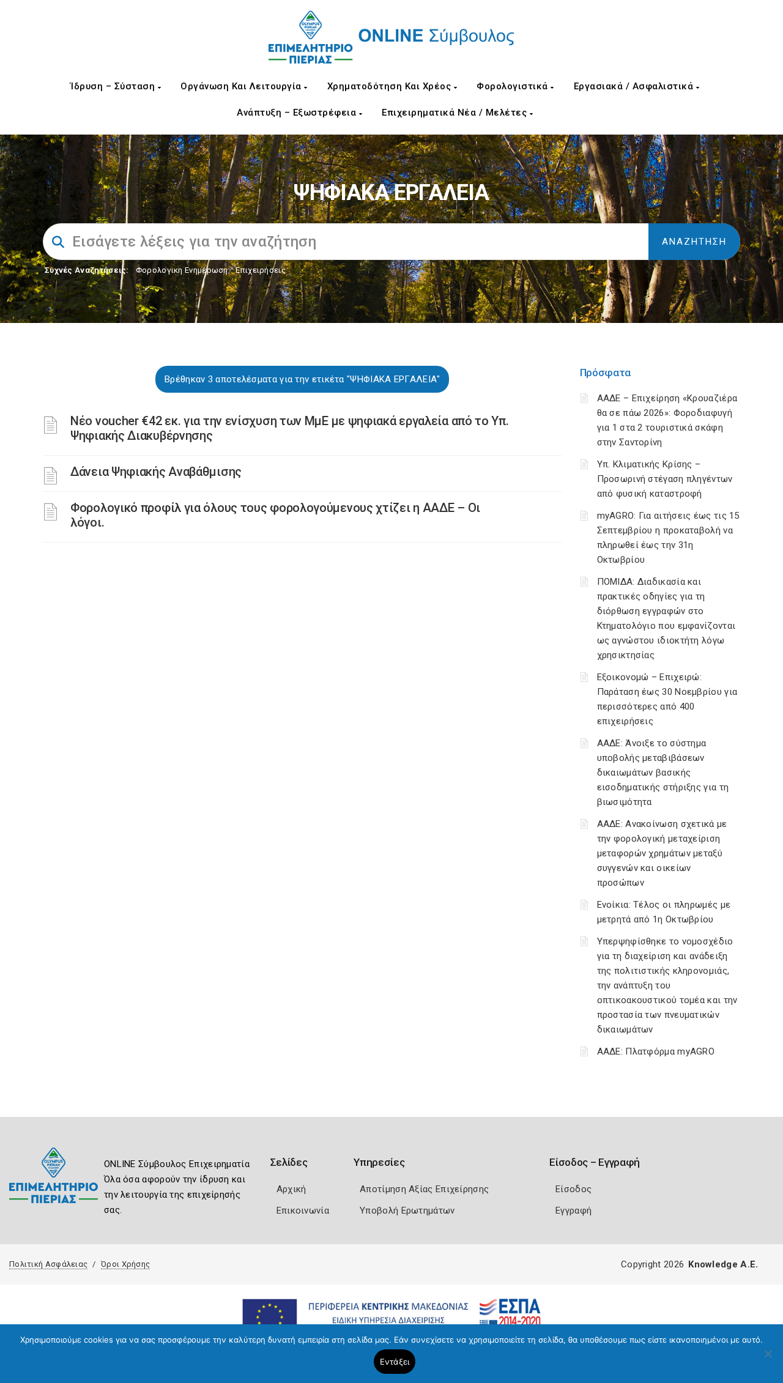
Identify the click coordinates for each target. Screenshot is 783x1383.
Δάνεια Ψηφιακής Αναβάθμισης (156, 471)
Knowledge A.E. (723, 1264)
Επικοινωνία (302, 1210)
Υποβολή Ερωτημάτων (407, 1210)
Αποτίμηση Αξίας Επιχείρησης (424, 1189)
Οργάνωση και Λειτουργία (242, 86)
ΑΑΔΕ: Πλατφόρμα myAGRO (656, 1051)
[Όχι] (768, 1360)
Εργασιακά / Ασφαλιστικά (635, 86)
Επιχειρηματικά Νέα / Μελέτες (456, 112)
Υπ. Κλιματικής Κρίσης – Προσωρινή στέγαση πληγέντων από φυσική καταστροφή (665, 479)
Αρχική (291, 1189)
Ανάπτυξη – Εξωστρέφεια (298, 112)
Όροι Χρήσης (125, 1264)
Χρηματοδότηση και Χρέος (390, 86)
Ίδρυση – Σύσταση (114, 86)
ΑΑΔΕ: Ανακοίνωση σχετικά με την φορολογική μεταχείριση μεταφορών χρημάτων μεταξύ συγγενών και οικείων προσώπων (662, 853)
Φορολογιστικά (514, 86)
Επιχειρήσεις (261, 270)
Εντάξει (395, 1361)
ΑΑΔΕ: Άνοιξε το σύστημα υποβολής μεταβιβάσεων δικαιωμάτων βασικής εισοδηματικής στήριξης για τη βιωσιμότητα (663, 772)
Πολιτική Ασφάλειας (48, 1264)
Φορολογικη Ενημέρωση (182, 270)
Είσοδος (573, 1189)
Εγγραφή (573, 1210)
